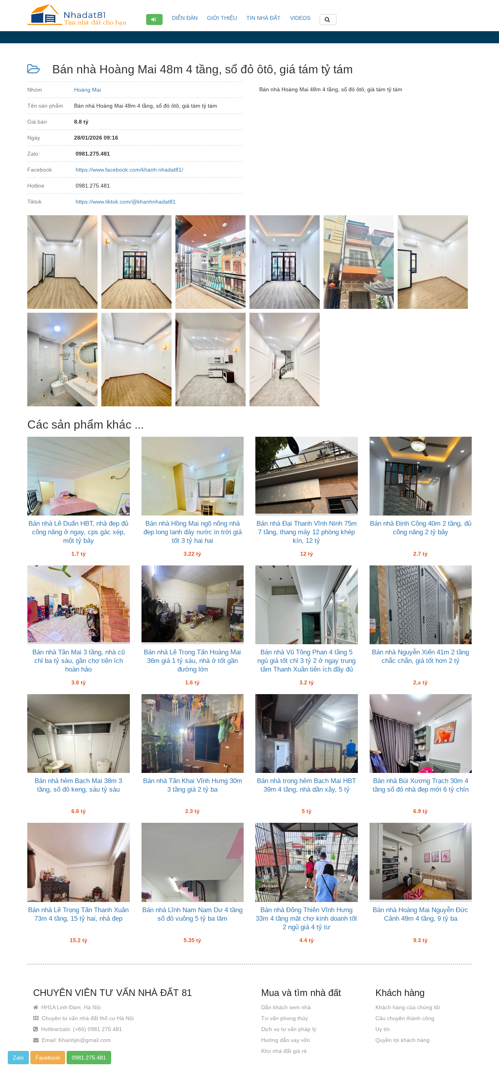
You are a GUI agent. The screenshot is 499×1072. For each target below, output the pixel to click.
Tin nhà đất (263, 18)
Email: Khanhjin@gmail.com (75, 1040)
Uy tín (382, 1029)
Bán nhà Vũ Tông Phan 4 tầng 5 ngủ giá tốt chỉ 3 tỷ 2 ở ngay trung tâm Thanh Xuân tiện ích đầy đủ (306, 661)
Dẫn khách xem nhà (286, 1007)
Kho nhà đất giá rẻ (284, 1051)
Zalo (18, 1057)
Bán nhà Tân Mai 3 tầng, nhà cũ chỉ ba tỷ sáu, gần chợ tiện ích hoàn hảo (78, 661)
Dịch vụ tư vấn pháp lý (288, 1029)
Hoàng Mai (87, 90)
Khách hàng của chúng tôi (407, 1007)
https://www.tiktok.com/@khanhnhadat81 (125, 201)
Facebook (47, 1057)
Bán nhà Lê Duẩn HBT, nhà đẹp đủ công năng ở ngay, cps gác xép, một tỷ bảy (78, 532)
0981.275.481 (89, 1057)
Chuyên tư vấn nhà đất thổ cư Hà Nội (87, 1018)
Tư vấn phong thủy (284, 1018)
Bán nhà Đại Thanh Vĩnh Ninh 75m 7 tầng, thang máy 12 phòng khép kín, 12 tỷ (307, 532)
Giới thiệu (222, 18)
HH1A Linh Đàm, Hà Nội (70, 1007)
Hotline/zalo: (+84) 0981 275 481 (80, 1029)
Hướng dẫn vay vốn (285, 1040)
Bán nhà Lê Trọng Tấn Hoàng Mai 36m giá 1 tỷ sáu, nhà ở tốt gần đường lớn (192, 661)
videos (300, 18)
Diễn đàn (185, 18)
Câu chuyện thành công (404, 1018)
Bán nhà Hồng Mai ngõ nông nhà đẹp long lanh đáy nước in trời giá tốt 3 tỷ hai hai (192, 532)
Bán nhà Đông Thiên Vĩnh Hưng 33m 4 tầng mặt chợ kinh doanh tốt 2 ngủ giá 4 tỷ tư (306, 918)
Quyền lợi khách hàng (402, 1040)
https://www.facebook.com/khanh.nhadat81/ (128, 170)
